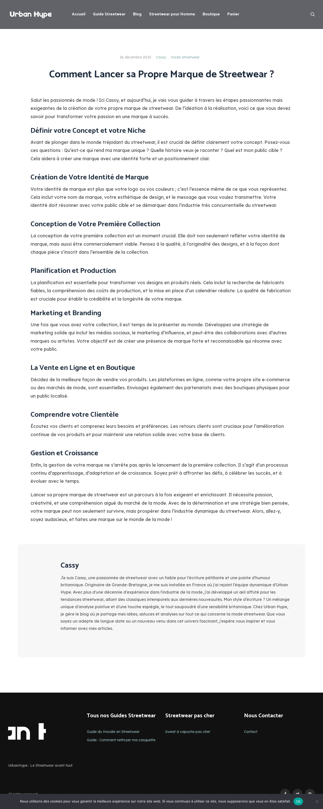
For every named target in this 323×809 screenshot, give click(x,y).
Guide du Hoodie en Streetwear (113, 731)
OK (298, 801)
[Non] (316, 801)
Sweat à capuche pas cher (187, 731)
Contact (250, 731)
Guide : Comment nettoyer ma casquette (121, 740)
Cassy (161, 57)
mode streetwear (185, 57)
